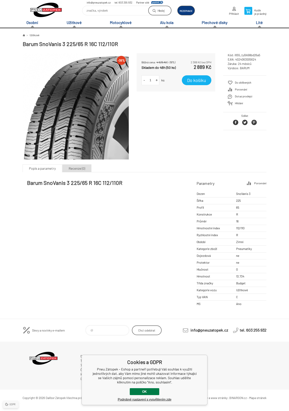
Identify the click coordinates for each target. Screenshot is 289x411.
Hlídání (239, 103)
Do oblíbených (243, 82)
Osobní (32, 22)
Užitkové (74, 22)
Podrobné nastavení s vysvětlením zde (144, 399)
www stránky (219, 398)
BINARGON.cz (238, 398)
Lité (259, 22)
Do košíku (196, 80)
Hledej (161, 10)
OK (144, 391)
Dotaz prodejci (243, 96)
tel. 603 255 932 (123, 2)
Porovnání (241, 89)
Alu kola (166, 22)
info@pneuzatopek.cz (99, 2)
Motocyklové (121, 22)
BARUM (244, 68)
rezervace (186, 10)
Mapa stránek (257, 398)
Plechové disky (214, 22)
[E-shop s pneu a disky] (24, 35)
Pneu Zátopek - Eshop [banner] (46, 9)
